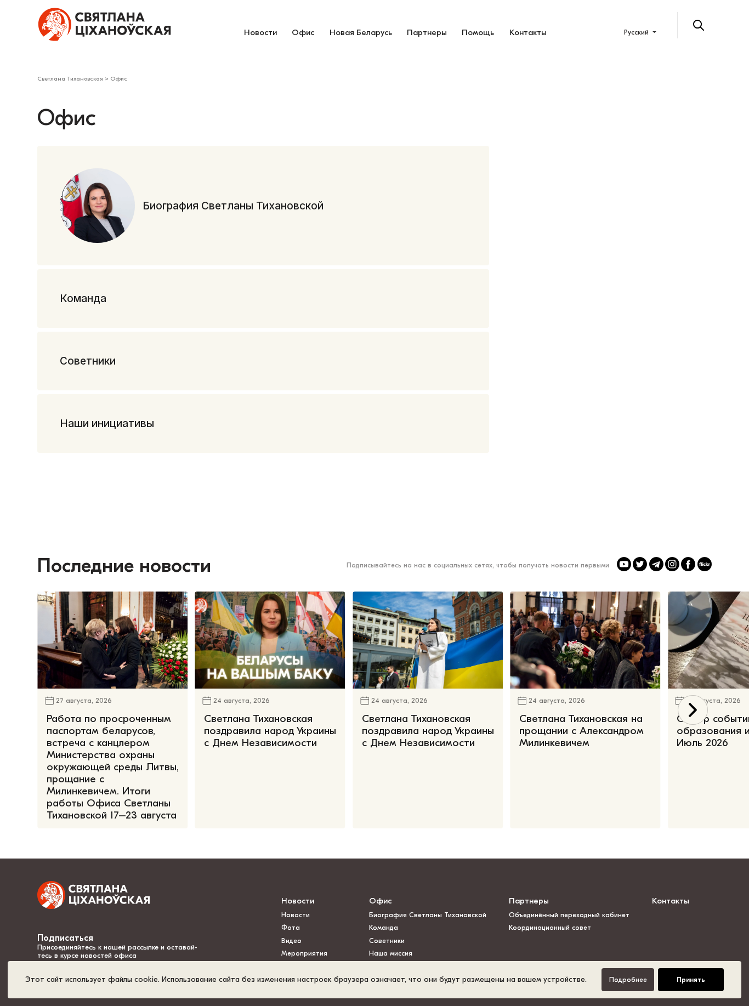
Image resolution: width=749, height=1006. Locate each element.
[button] (693, 710)
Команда (383, 927)
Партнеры (427, 32)
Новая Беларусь (361, 32)
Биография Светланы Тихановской (427, 915)
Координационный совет (550, 927)
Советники (387, 941)
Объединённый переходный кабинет (569, 915)
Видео (291, 941)
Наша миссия (390, 953)
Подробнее (628, 980)
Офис (303, 32)
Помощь (478, 32)
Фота (290, 927)
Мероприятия (304, 953)
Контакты (528, 32)
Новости (260, 32)
